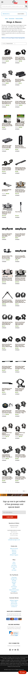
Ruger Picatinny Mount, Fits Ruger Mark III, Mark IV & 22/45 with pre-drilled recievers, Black (20, 169)
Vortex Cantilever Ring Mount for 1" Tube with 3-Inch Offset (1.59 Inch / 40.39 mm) (20, 103)
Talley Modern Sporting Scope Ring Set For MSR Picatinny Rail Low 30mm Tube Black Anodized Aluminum (20, 302)
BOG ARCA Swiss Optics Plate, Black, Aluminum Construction (20, 146)
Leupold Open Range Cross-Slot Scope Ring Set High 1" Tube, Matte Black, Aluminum (20, 456)
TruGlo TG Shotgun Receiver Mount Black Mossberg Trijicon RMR (7, 124)
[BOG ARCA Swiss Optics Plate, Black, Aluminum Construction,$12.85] (20, 140)
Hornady (14, 580)
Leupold (14, 588)
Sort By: (4, 43)
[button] (14, 14)
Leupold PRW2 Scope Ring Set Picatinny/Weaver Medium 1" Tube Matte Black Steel (7, 435)
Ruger (14, 583)
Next (24, 491)
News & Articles (14, 548)
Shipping (14, 551)
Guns (14, 562)
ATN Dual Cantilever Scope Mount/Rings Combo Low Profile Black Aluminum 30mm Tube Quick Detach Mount (7, 170)
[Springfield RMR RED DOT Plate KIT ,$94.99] (7, 185)
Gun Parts (14, 565)
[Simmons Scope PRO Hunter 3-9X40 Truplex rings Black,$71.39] (20, 251)
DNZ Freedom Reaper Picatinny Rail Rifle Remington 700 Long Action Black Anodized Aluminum (20, 368)
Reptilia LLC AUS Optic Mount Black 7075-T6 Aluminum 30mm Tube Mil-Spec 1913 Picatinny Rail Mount (20, 280)
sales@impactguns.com (14, 539)
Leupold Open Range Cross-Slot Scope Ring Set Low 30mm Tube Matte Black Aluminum (7, 478)
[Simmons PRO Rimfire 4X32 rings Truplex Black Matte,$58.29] (7, 229)
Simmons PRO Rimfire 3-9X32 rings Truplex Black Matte (20, 235)
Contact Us (14, 606)
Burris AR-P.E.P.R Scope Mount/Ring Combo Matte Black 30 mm (7, 102)
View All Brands (14, 593)
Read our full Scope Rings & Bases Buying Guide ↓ (13, 37)
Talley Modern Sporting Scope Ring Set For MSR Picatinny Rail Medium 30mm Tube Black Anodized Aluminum (7, 325)
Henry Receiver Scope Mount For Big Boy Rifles (7, 389)
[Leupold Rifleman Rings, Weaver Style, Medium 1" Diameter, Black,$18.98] (7, 74)
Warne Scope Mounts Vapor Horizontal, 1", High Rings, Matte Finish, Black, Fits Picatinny (20, 324)
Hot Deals (14, 570)
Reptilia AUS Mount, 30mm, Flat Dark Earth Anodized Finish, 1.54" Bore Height (20, 191)
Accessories (14, 567)
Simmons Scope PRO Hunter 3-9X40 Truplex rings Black (20, 257)
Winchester (14, 586)
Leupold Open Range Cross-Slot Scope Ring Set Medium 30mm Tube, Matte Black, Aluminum (20, 479)
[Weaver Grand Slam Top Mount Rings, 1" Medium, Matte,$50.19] (20, 383)
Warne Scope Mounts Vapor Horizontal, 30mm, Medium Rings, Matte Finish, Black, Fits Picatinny (7, 346)
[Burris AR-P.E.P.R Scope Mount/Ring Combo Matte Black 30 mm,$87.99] (7, 96)
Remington (14, 591)
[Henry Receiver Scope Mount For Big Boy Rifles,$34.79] (7, 383)
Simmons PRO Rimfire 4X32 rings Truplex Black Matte (7, 235)
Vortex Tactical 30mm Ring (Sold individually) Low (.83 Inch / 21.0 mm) (7, 59)
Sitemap (14, 553)
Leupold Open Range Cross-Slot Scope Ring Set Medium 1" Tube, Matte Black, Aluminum (20, 412)
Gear (14, 568)
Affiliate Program (14, 555)
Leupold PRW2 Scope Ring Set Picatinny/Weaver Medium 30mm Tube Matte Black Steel (20, 435)
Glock (14, 585)
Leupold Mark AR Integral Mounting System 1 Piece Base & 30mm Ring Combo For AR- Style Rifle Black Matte (7, 457)
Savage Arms (14, 579)
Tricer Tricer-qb (18, 211)
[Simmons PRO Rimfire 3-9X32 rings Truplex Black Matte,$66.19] (20, 229)
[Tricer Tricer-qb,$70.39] (20, 207)
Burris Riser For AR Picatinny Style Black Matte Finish (19, 80)
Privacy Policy (14, 605)
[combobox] (13, 6)
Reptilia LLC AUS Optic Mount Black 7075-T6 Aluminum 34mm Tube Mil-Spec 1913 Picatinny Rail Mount (7, 280)
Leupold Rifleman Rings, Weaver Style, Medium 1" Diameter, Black (6, 81)
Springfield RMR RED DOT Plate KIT (6, 190)
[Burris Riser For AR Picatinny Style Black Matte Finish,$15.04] (20, 74)
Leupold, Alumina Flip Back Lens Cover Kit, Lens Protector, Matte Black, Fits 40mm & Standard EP (7, 413)
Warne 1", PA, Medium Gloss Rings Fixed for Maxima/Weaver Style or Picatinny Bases (20, 59)
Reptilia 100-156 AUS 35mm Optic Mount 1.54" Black (6, 213)
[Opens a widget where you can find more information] (22, 672)
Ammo (14, 563)
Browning (14, 577)
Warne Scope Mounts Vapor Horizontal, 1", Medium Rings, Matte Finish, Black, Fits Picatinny (20, 346)
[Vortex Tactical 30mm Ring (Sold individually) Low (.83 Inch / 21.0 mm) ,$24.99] (7, 52)
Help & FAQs (14, 602)
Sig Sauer (14, 582)
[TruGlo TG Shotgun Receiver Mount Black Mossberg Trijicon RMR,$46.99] (7, 118)
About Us (14, 550)
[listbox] (11, 43)
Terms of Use (14, 603)
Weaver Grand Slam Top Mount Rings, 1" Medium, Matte (19, 389)
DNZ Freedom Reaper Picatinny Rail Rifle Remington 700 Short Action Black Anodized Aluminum (7, 368)
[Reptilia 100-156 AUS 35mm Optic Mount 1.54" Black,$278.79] (7, 207)
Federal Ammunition (14, 590)
